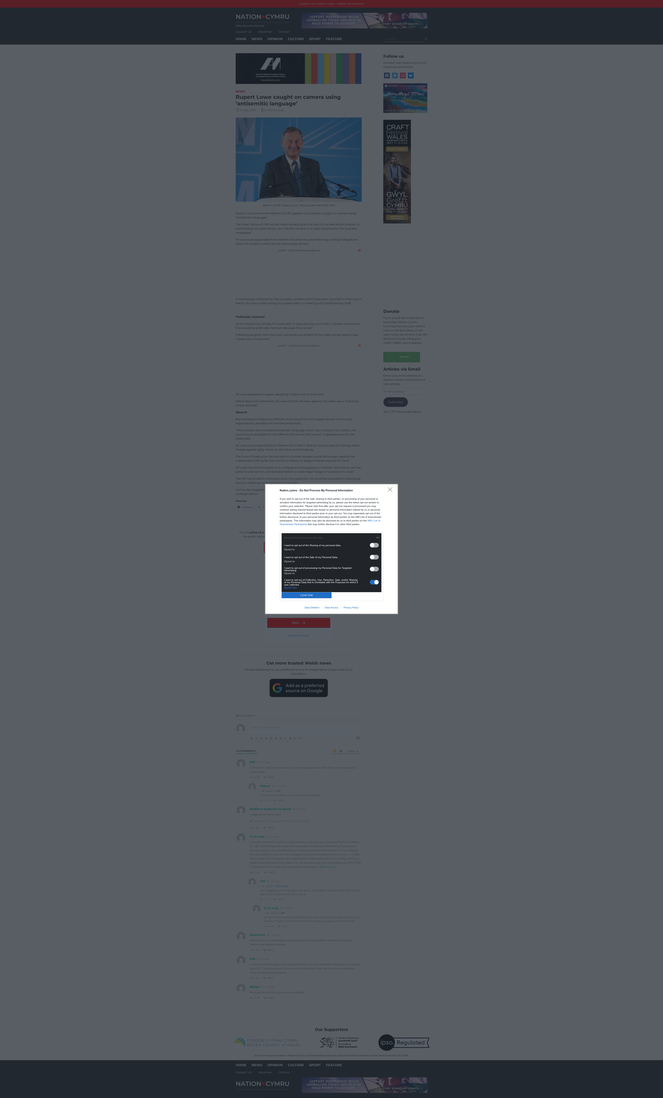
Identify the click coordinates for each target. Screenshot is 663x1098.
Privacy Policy (351, 607)
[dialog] (331, 549)
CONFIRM (306, 595)
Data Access (331, 607)
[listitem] (331, 537)
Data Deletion (312, 607)
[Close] (391, 490)
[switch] (374, 545)
